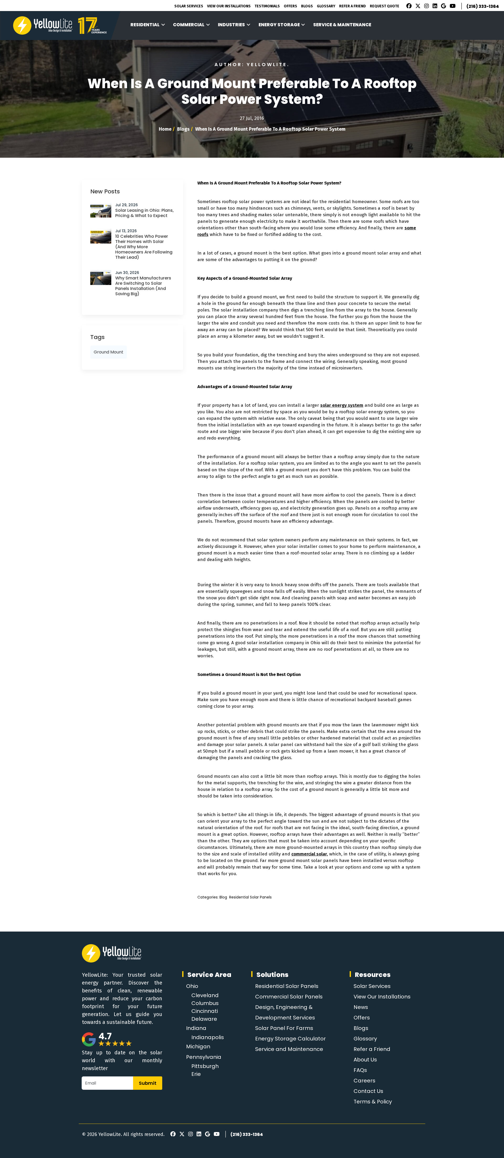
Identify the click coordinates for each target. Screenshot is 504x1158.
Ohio (192, 986)
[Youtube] (452, 6)
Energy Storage (279, 25)
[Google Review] (442, 6)
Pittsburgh (205, 1066)
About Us (365, 1059)
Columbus (205, 1003)
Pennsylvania (203, 1057)
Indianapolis (207, 1037)
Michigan (198, 1046)
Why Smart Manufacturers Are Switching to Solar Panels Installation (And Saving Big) (143, 286)
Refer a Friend (372, 1049)
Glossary (326, 6)
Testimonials (267, 6)
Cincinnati (204, 1011)
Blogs (307, 6)
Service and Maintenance (289, 1049)
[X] (417, 6)
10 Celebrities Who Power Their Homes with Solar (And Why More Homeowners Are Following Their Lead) (143, 246)
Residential (145, 25)
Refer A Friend (352, 6)
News (361, 1007)
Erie (196, 1074)
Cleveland (205, 995)
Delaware (204, 1019)
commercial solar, (309, 854)
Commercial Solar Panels (289, 996)
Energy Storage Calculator (290, 1038)
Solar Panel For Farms (284, 1028)
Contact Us (368, 1091)
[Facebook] (408, 6)
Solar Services (188, 6)
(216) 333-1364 (482, 6)
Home (165, 129)
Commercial (188, 25)
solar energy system (341, 405)
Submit (147, 1083)
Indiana (196, 1028)
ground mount (108, 352)
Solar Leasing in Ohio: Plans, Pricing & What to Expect (144, 213)
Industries (231, 25)
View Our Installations (229, 6)
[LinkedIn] (434, 6)
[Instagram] (426, 6)
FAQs (360, 1070)
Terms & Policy (373, 1101)
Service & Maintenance (342, 25)
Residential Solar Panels (250, 897)
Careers (364, 1080)
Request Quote (384, 6)
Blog (223, 897)
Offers (290, 6)
